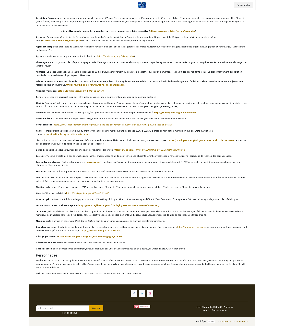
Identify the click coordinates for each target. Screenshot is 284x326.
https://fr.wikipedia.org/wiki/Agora (61, 40)
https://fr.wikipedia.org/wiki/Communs (175, 112)
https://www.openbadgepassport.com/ (101, 230)
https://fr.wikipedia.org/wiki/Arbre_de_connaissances (96, 84)
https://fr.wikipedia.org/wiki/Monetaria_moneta (67, 134)
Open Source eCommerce (235, 321)
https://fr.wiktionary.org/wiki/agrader (115, 56)
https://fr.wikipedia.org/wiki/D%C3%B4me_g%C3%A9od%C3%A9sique (149, 149)
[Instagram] (150, 293)
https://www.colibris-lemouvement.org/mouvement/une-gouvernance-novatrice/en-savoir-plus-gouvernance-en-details (113, 124)
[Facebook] (134, 293)
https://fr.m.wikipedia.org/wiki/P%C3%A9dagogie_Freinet (90, 236)
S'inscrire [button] (96, 308)
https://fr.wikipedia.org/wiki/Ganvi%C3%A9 (87, 193)
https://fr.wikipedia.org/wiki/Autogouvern (81, 90)
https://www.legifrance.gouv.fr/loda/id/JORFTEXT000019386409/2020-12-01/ (118, 205)
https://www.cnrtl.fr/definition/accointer (172, 31)
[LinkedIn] (142, 293)
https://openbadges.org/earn (192, 226)
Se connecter (243, 4)
